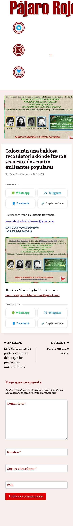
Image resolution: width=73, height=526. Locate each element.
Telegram (52, 193)
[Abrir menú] (50, 55)
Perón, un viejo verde (58, 348)
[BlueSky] (19, 72)
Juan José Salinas (20, 174)
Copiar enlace (52, 203)
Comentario (17, 403)
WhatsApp (21, 193)
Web (10, 485)
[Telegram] (19, 27)
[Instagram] (19, 50)
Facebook (20, 203)
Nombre (14, 452)
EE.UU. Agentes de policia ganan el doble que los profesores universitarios (17, 355)
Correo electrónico (22, 469)
